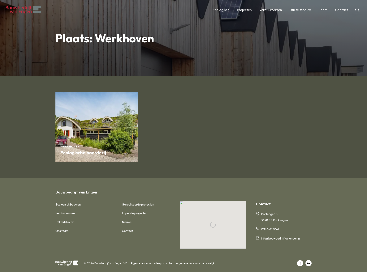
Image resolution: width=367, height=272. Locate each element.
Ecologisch (221, 10)
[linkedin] (308, 263)
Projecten (244, 10)
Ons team (61, 231)
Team (323, 10)
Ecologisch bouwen (68, 204)
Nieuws (127, 222)
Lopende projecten (134, 213)
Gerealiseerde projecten (138, 204)
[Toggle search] (357, 10)
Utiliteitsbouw (300, 10)
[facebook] (300, 263)
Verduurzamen (270, 10)
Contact (341, 10)
